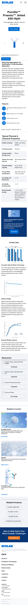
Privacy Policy (5, 601)
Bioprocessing (6, 568)
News (3, 571)
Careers (4, 580)
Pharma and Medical (8, 564)
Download (14, 367)
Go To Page (14, 396)
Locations (4, 577)
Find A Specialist (14, 538)
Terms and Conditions (6, 599)
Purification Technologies (9, 561)
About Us (4, 558)
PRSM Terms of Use (6, 603)
